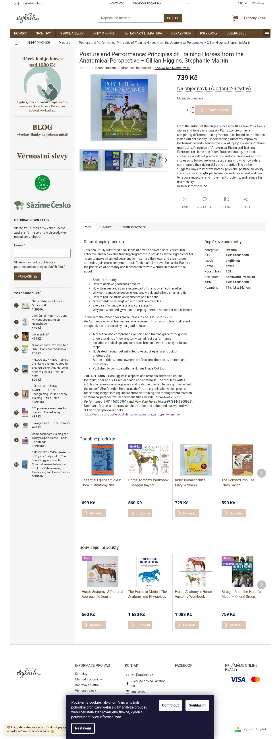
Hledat (172, 18)
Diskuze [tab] (106, 227)
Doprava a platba (87, 685)
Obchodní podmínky (146, 3)
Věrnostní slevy (85, 690)
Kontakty (117, 3)
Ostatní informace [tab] (133, 227)
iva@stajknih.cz (142, 674)
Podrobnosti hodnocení (134, 68)
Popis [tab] (88, 227)
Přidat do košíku (217, 110)
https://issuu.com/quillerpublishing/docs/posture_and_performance (132, 414)
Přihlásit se (27, 276)
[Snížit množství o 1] (193, 112)
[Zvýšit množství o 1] (193, 107)
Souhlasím (197, 705)
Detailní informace (190, 186)
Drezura (231, 250)
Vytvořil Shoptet (255, 729)
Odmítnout (170, 705)
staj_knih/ (138, 692)
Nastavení (83, 728)
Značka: (172, 68)
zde (118, 717)
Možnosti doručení (190, 98)
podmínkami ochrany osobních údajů (39, 267)
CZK (241, 3)
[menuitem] (20, 33)
